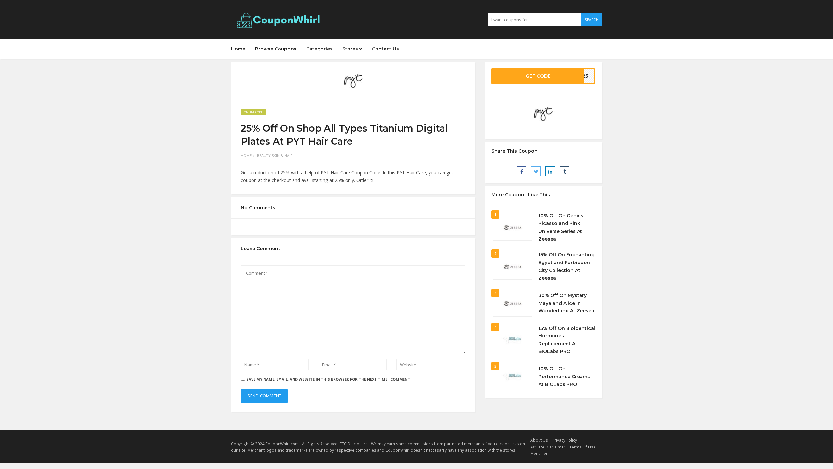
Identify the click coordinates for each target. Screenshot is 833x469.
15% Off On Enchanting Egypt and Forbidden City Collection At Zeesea (566, 266)
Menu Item (540, 453)
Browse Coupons (275, 49)
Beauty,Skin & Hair (275, 155)
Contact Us (385, 49)
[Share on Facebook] (521, 171)
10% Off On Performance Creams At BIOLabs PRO (564, 376)
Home (238, 49)
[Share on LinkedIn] (550, 171)
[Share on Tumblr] (564, 171)
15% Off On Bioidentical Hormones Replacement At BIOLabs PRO (567, 339)
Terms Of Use (582, 446)
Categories (319, 49)
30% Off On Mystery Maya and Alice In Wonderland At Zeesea (566, 303)
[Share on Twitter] (536, 171)
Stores (350, 49)
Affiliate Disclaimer (547, 446)
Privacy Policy (564, 440)
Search (592, 19)
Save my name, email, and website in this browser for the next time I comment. (328, 379)
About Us (539, 440)
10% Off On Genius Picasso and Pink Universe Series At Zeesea (561, 227)
